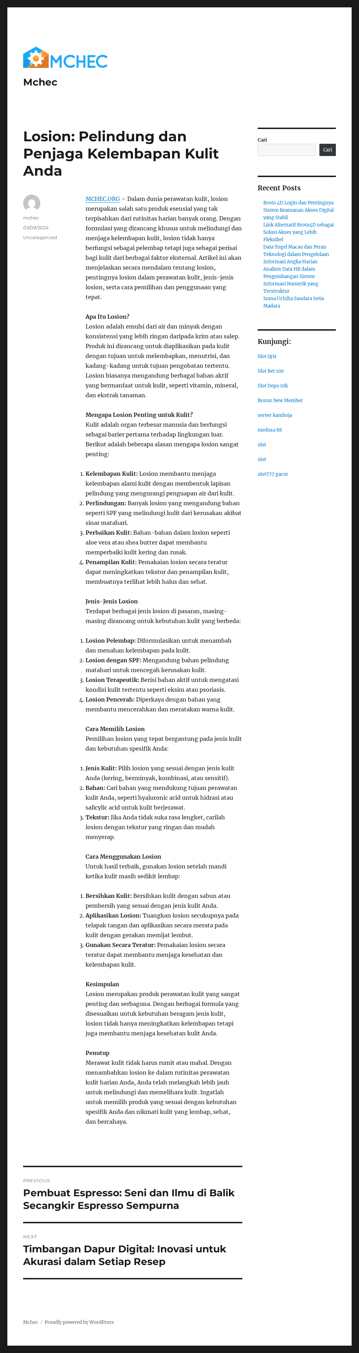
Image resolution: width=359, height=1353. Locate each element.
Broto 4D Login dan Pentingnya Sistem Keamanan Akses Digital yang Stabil (298, 210)
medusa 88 (270, 430)
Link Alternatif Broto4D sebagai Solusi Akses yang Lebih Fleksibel (298, 232)
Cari (262, 140)
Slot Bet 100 (271, 371)
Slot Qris (267, 356)
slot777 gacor (273, 474)
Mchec (40, 82)
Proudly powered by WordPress (79, 1322)
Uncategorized (40, 237)
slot (262, 445)
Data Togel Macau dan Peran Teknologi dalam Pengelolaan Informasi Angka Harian (296, 254)
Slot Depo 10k (273, 386)
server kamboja (275, 415)
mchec (31, 218)
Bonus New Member (280, 401)
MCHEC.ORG (103, 198)
